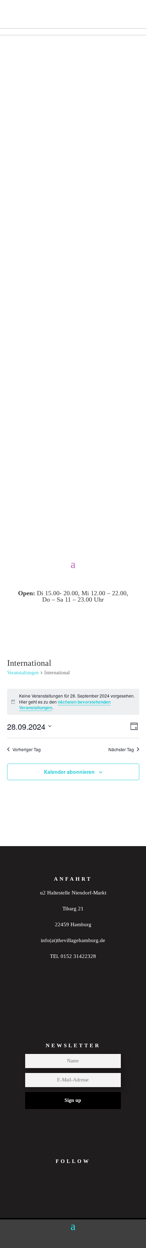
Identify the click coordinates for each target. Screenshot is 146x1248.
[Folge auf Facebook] (82, 1192)
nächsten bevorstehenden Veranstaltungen (65, 705)
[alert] (73, 702)
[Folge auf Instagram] (55, 1192)
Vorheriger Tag (26, 749)
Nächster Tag (121, 749)
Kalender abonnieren (69, 771)
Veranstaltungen (23, 672)
